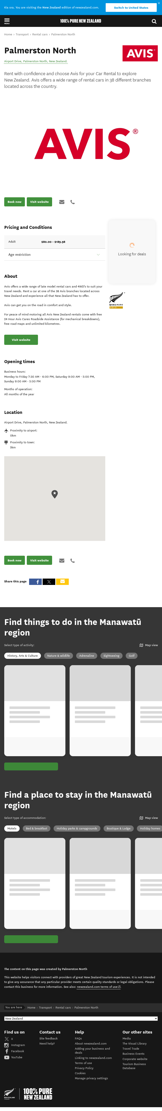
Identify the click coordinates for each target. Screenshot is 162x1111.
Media (127, 1038)
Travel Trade (131, 1048)
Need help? (47, 1043)
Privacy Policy (84, 1068)
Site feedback (48, 1038)
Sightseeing (111, 656)
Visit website (39, 202)
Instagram (17, 1045)
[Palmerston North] (140, 53)
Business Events (133, 1054)
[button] (6, 21)
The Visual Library (135, 1043)
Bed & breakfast (36, 828)
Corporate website (135, 1059)
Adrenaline (86, 656)
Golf (131, 656)
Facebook (17, 1051)
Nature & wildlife (58, 656)
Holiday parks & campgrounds (77, 828)
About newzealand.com (91, 1043)
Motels (11, 828)
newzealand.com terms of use (99, 987)
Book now (15, 202)
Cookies (80, 1073)
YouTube (16, 1057)
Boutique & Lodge (119, 828)
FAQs (78, 1038)
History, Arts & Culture (22, 656)
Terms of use (83, 1063)
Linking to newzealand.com (93, 1058)
